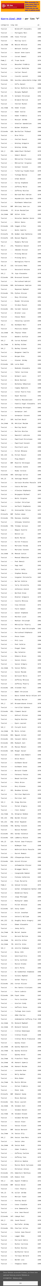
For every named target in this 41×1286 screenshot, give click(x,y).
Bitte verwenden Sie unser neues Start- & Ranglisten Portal (32, 4)
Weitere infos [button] (17, 1278)
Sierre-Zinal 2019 (11, 19)
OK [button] (20, 1283)
